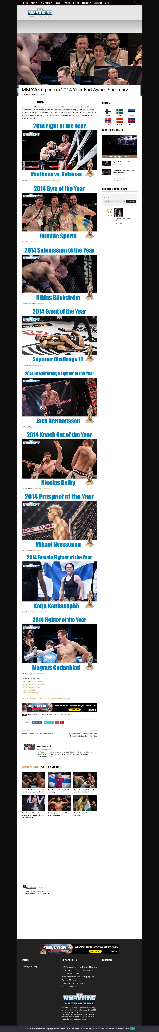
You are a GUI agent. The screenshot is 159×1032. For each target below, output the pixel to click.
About (107, 2)
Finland (108, 116)
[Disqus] (59, 855)
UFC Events (45, 2)
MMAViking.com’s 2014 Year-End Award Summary (79, 967)
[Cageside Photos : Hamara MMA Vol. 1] (106, 163)
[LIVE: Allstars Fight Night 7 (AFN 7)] (119, 146)
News (33, 2)
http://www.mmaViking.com (44, 749)
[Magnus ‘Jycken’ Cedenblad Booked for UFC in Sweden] (59, 803)
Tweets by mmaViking (29, 966)
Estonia (131, 116)
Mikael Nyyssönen (38, 550)
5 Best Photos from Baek (31, 687)
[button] (134, 2)
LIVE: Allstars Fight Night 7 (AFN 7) (116, 156)
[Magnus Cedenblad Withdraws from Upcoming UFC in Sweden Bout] (85, 780)
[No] (156, 1029)
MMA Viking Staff (29, 94)
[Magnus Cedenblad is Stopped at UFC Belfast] (85, 803)
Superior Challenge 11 (37, 365)
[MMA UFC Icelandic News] (131, 120)
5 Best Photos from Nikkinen (33, 681)
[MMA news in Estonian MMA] (131, 111)
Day (117, 197)
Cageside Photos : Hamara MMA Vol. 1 (123, 162)
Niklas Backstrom (39, 303)
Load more (119, 180)
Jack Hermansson (44, 427)
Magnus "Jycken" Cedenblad (50, 714)
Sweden (119, 116)
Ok (132, 1029)
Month (106, 197)
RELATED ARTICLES (30, 766)
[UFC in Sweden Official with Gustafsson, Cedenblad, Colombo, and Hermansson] (33, 803)
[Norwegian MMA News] (108, 120)
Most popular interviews (31, 693)
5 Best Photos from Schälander (34, 684)
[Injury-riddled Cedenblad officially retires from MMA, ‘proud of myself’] (33, 780)
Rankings (98, 2)
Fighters (86, 2)
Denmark (119, 124)
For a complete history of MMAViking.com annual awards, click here (46, 698)
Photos (76, 2)
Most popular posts (29, 690)
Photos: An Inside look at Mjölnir (73, 983)
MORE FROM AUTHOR (49, 766)
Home (25, 2)
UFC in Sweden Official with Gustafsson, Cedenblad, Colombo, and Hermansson (33, 815)
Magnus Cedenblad (40, 673)
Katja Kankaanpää (41, 612)
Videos (67, 2)
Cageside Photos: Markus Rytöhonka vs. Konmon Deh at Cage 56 (124, 171)
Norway (108, 124)
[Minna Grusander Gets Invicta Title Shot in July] (59, 780)
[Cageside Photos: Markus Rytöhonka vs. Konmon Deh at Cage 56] (106, 172)
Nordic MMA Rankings (70, 986)
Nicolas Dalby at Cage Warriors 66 (43, 488)
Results (58, 2)
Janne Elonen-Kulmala (123, 219)
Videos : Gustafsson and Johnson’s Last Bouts (38, 734)
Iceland (131, 124)
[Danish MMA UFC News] (120, 120)
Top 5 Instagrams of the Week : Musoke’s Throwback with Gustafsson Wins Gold (82, 735)
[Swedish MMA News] (108, 111)
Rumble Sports (35, 242)
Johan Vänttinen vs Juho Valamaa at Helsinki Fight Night (45, 180)
